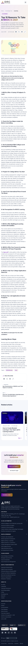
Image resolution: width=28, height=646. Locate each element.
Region (3, 638)
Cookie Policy (10, 643)
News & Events (4, 611)
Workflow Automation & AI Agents (8, 531)
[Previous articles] (2, 408)
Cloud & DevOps (5, 553)
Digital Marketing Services (6, 548)
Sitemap (21, 643)
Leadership (3, 586)
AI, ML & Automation (6, 520)
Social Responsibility (5, 590)
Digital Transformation (7, 564)
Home (2, 10)
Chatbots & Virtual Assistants (7, 527)
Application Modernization (6, 567)
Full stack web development (7, 536)
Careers (2, 597)
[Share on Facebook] (22, 32)
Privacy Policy (4, 643)
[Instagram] (8, 632)
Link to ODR (3, 618)
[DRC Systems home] (5, 2)
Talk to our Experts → (14, 466)
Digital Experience (6, 534)
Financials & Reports (5, 613)
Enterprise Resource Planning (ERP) (8, 571)
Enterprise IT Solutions (6, 578)
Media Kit (3, 596)
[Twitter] (12, 632)
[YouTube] (5, 632)
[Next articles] (6, 408)
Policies (2, 605)
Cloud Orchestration (5, 559)
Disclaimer (16, 643)
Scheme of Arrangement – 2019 (8, 615)
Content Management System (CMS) (9, 544)
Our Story (3, 584)
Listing (2, 592)
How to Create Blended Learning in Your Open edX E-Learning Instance (12, 429)
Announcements (4, 607)
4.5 (4, 625)
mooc (16, 370)
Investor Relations (6, 601)
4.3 (12, 625)
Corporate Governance (6, 588)
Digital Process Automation (7, 569)
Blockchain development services (8, 575)
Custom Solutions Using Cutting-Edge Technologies (12, 529)
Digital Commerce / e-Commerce (8, 542)
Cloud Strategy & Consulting (7, 555)
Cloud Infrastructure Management (8, 561)
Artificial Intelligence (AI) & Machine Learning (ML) (12, 523)
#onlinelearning (9, 370)
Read (19, 438)
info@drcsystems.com (14, 517)
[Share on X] (19, 32)
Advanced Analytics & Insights (7, 525)
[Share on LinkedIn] (16, 32)
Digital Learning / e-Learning (7, 540)
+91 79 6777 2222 (14, 470)
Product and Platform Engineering (8, 573)
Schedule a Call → (7, 494)
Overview (3, 603)
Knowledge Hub (8, 10)
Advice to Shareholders (6, 616)
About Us (3, 581)
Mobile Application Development (8, 538)
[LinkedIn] (2, 632)
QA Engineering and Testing (7, 550)
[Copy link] (25, 32)
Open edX (5, 252)
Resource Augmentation (6, 576)
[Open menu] (25, 2)
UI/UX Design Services (6, 546)
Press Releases (4, 609)
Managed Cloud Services (6, 557)
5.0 (21, 625)
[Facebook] (15, 632)
